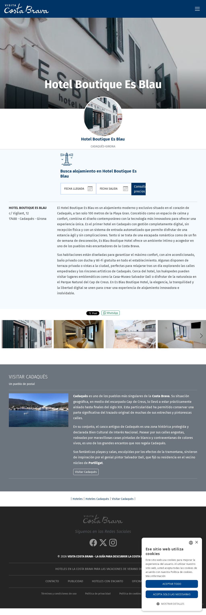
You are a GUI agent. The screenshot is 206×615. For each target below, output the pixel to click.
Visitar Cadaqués (123, 499)
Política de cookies (130, 593)
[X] (103, 544)
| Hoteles (77, 499)
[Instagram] (113, 544)
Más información (156, 576)
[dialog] (172, 574)
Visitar (28, 377)
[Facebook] (93, 544)
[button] (201, 335)
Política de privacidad (98, 593)
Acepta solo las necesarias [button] (172, 594)
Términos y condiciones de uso (58, 593)
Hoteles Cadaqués (97, 499)
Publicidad (75, 581)
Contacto (52, 581)
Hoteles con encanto (107, 581)
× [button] (196, 542)
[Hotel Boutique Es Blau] (27, 334)
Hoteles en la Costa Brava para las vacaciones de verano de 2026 (102, 569)
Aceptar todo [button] (172, 583)
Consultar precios (140, 189)
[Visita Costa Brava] (25, 8)
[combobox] (191, 543)
